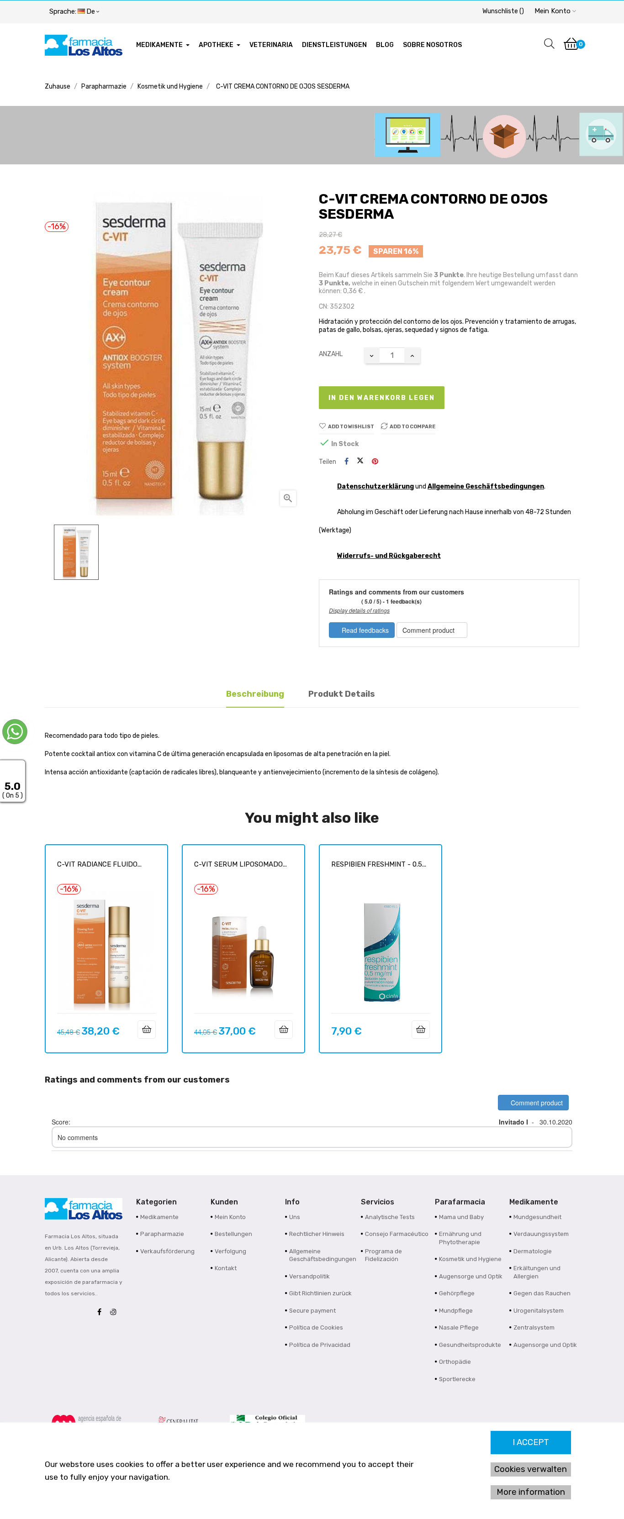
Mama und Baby (461, 1217)
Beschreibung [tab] (255, 694)
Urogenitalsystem (538, 1310)
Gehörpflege (457, 1293)
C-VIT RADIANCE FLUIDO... (99, 864)
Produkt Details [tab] (341, 694)
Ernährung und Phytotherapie (460, 1238)
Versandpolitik (309, 1276)
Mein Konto (230, 1217)
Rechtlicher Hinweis (316, 1233)
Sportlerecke (457, 1379)
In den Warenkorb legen (381, 398)
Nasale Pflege (459, 1327)
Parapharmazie (162, 1233)
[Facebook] (101, 1312)
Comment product (429, 630)
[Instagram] (116, 1312)
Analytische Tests (390, 1217)
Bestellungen (233, 1233)
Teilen (346, 461)
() (503, 11)
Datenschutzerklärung (375, 486)
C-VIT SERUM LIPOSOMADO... (240, 864)
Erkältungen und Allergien (537, 1272)
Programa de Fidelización (383, 1255)
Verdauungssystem (541, 1233)
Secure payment (312, 1310)
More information (531, 1492)
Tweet (360, 461)
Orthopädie (455, 1361)
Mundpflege (456, 1310)
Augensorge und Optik (470, 1276)
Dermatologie (532, 1251)
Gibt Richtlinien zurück (320, 1293)
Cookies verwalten (530, 1469)
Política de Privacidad (319, 1344)
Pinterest (375, 461)
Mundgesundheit (537, 1217)
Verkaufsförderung (167, 1251)
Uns (294, 1217)
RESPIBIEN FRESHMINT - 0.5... (378, 864)
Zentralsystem (534, 1327)
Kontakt (226, 1268)
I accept (531, 1442)
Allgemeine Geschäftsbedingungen (486, 486)
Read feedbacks (364, 630)
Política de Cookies (316, 1327)
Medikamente (159, 1217)
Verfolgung (230, 1251)
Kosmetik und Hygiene (470, 1259)
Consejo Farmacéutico (396, 1233)
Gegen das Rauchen (542, 1293)
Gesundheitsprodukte (470, 1344)
